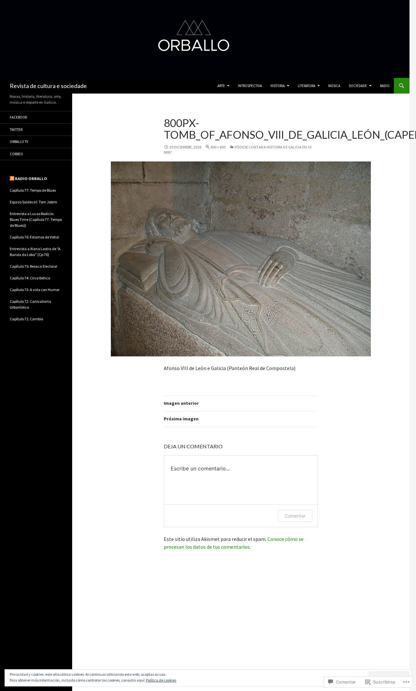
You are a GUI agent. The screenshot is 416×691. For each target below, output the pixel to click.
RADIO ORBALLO (31, 178)
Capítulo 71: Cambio (26, 318)
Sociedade (358, 85)
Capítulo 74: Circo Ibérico (30, 277)
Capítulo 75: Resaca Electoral (33, 266)
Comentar (295, 515)
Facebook (18, 117)
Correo (16, 154)
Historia (277, 85)
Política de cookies (161, 680)
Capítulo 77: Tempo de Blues (33, 190)
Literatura (306, 85)
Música (334, 85)
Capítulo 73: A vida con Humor (34, 289)
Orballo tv (19, 141)
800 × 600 (218, 147)
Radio (385, 85)
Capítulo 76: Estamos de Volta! (34, 237)
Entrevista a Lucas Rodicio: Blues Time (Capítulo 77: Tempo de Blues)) (36, 219)
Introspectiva (250, 85)
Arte (221, 85)
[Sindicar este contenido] (12, 178)
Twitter (16, 129)
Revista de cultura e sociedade (48, 85)
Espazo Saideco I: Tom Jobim (33, 201)
